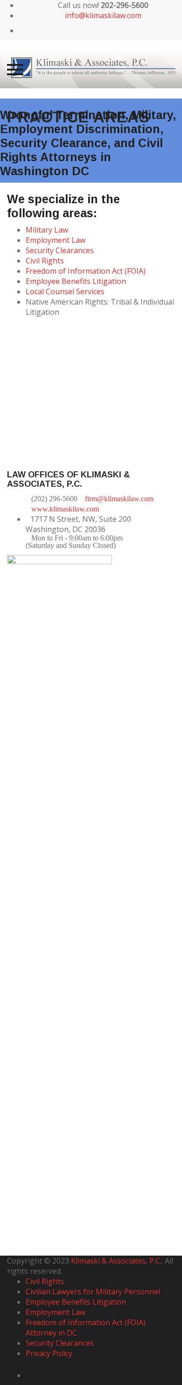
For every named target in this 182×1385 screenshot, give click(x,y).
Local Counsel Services (65, 291)
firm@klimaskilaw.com (119, 499)
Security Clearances (60, 250)
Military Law (47, 230)
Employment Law (55, 240)
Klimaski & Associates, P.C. (116, 1261)
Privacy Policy (49, 1353)
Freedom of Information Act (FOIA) (86, 271)
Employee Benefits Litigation (76, 281)
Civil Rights (45, 261)
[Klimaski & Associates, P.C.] (91, 69)
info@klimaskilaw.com (103, 15)
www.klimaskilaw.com (65, 509)
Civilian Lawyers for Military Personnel (93, 1291)
